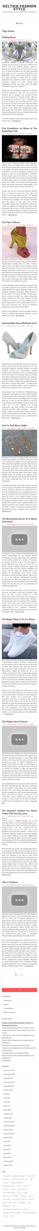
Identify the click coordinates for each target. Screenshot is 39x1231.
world (11, 1216)
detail (19, 1186)
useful (14, 1206)
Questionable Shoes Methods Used (19, 323)
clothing (5, 1182)
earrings (25, 1186)
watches (25, 1209)
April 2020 (7, 1153)
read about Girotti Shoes (19, 1199)
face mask (6, 1189)
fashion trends (22, 1189)
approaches (31, 1176)
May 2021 (7, 1102)
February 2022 (8, 1078)
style (28, 1202)
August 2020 (8, 1137)
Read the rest (16, 121)
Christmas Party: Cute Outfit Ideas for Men (15, 1045)
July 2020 (7, 1141)
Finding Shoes (9, 37)
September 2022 (9, 1074)
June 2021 (7, 1098)
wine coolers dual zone (29, 1212)
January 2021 (8, 1118)
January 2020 (8, 1165)
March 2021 (7, 1110)
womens (5, 1216)
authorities (6, 1179)
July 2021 (7, 1094)
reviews (31, 1199)
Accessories (29, 40)
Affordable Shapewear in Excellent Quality (15, 1053)
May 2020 (7, 1149)
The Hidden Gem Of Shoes (15, 721)
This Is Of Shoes (10, 882)
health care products (9, 1192)
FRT (24, 1227)
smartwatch (21, 1202)
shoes (5, 1202)
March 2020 (8, 1157)
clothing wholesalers (16, 1182)
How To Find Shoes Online (14, 425)
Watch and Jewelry (10, 1012)
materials (15, 1196)
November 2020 (9, 1126)
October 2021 (8, 1090)
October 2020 (8, 1130)
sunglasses (6, 1206)
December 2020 (9, 1122)
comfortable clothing (9, 1186)
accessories (6, 1176)
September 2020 (9, 1134)
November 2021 (9, 1086)
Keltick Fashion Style (19, 7)
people (30, 1196)
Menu (20, 23)
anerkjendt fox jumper (18, 1176)
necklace (23, 1196)
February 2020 (8, 1161)
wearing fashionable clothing (11, 1212)
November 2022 (9, 1070)
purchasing (6, 1199)
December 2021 (9, 1082)
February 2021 (8, 1114)
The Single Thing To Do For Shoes (18, 619)
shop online (12, 1202)
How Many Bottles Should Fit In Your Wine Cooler (18, 1028)
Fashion (6, 1004)
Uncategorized (8, 1008)
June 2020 (7, 1145)
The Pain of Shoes (11, 222)
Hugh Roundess (11, 40)
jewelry (25, 1192)
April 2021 (7, 1106)
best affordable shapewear (20, 1179)
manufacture (7, 1196)
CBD (31, 1179)
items (19, 1192)
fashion (13, 1189)
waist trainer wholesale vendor (12, 1209)
